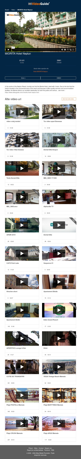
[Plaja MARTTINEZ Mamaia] (59, 395)
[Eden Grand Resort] (59, 310)
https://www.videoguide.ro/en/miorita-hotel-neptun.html (22, 92)
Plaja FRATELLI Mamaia (15, 405)
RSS (52, 450)
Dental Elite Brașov (51, 150)
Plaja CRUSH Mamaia (15, 433)
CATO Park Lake (13, 263)
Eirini (45, 348)
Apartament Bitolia (50, 291)
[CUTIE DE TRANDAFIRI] (22, 367)
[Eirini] (59, 338)
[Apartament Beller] (22, 310)
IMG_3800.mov (12, 206)
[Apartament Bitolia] (59, 282)
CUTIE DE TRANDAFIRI (15, 376)
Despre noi (48, 448)
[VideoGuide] (39, 3)
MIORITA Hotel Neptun (25, 10)
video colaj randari (13, 121)
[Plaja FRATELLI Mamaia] (22, 395)
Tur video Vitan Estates (15, 150)
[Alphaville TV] (59, 197)
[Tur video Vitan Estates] (22, 140)
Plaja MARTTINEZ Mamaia (53, 405)
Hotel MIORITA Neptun (40, 71)
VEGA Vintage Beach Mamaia (55, 376)
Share (23, 78)
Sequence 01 (48, 263)
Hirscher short (12, 291)
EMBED (59, 78)
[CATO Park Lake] (22, 253)
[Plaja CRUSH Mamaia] (22, 423)
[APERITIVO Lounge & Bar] (22, 338)
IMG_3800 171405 (50, 178)
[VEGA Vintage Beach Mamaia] (59, 367)
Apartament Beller (13, 320)
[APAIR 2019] (22, 225)
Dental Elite (48, 235)
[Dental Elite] (59, 225)
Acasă (7, 10)
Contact (41, 448)
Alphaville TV (48, 206)
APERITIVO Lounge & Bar (16, 348)
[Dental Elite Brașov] (59, 140)
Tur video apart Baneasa (53, 121)
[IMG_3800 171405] (59, 168)
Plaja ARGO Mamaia (51, 433)
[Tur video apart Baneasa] (59, 112)
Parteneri (47, 450)
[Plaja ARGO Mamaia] (59, 423)
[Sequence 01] (59, 253)
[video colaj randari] (22, 112)
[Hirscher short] (22, 282)
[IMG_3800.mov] (22, 197)
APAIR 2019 (11, 235)
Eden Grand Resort (51, 320)
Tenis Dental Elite (13, 178)
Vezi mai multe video (68, 99)
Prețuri (31, 448)
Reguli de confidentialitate (35, 450)
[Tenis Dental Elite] (22, 168)
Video (13, 10)
